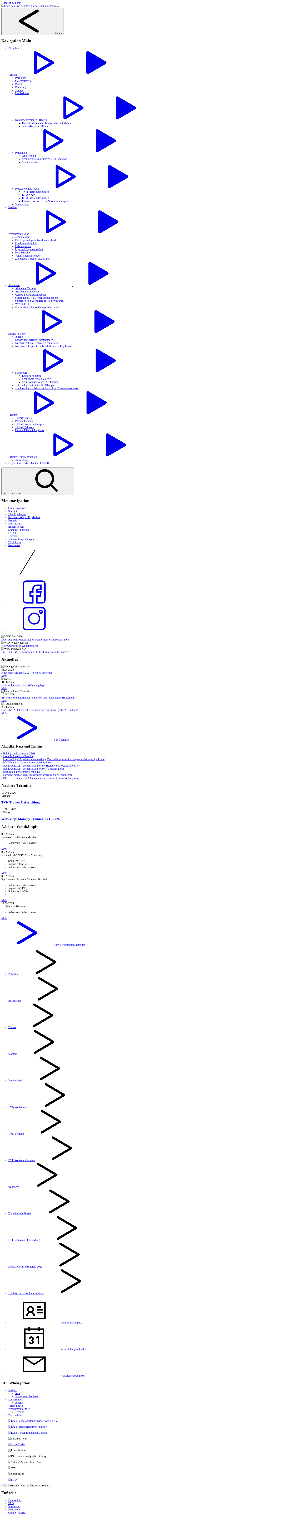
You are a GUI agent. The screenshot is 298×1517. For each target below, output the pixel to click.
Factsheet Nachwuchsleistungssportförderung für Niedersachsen (38, 774)
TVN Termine (16, 1133)
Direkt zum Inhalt (11, 2)
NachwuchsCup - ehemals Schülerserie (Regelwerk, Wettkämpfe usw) (41, 765)
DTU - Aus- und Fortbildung (24, 1240)
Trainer (12, 1027)
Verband (12, 1390)
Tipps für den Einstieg (20, 1213)
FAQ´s (12, 532)
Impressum (14, 1506)
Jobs (17, 1393)
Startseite (13, 511)
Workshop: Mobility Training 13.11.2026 (30, 819)
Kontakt (12, 520)
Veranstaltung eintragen (21, 539)
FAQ (11, 1503)
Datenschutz (15, 1500)
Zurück (58, 33)
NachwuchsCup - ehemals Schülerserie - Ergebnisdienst (33, 768)
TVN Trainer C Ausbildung (21, 802)
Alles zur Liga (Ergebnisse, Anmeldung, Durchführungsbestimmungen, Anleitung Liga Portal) (54, 759)
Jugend (19, 1402)
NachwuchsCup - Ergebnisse (24, 517)
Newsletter (14, 545)
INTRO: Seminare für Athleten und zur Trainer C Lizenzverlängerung (41, 778)
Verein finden (15, 1405)
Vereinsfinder (15, 1080)
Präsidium (13, 974)
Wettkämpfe (14, 542)
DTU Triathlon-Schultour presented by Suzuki (28, 762)
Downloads (14, 523)
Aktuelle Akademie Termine (18, 756)
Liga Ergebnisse (17, 514)
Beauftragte (14, 1000)
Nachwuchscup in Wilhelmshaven (19, 645)
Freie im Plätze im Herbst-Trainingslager (23, 685)
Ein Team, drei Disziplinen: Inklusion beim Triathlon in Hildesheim (37, 697)
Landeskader (15, 1399)
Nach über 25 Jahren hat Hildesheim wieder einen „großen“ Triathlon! (39, 710)
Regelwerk (14, 1186)
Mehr (4, 675)
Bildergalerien (16, 526)
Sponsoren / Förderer (26, 1396)
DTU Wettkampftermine (21, 1160)
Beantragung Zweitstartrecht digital (22, 771)
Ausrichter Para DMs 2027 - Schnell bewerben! (27, 672)
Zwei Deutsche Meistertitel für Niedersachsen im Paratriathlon (35, 639)
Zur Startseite (15, 1415)
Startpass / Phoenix (18, 529)
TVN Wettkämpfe (18, 1107)
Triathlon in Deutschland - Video (26, 1293)
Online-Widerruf (17, 508)
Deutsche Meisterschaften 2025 (25, 1266)
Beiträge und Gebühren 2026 (19, 753)
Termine (12, 535)
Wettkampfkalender (18, 1408)
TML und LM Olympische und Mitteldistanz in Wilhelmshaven (35, 652)
